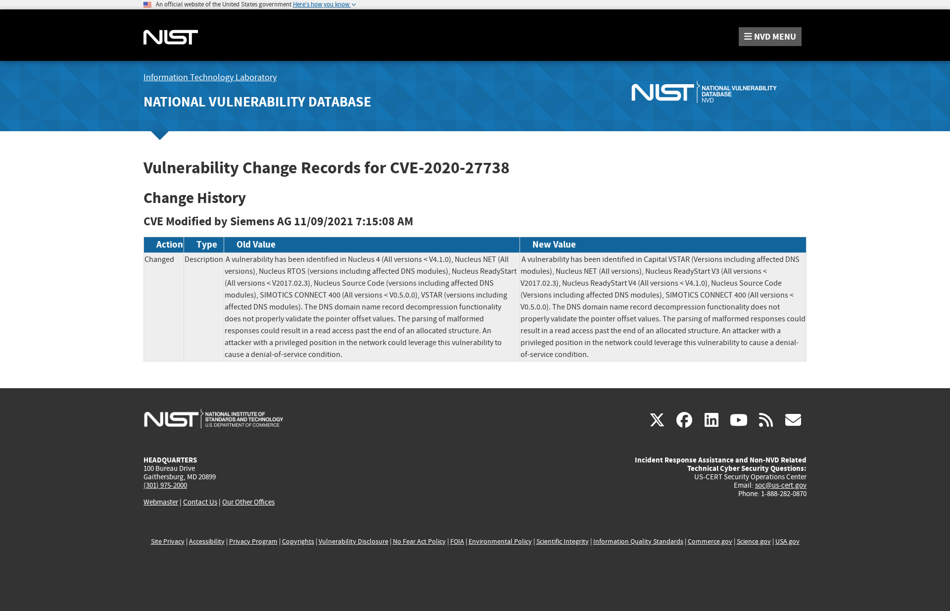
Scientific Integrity (562, 541)
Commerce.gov (710, 541)
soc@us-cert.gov (781, 485)
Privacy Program (253, 541)
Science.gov (754, 541)
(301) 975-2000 (165, 485)
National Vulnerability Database (257, 102)
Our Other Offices (248, 502)
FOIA (457, 541)
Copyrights (298, 541)
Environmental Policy (500, 541)
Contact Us (200, 502)
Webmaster (160, 502)
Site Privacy (168, 541)
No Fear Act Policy (419, 541)
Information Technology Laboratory (210, 77)
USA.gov (787, 541)
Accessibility (207, 541)
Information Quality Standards (638, 541)
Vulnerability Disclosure (353, 541)
